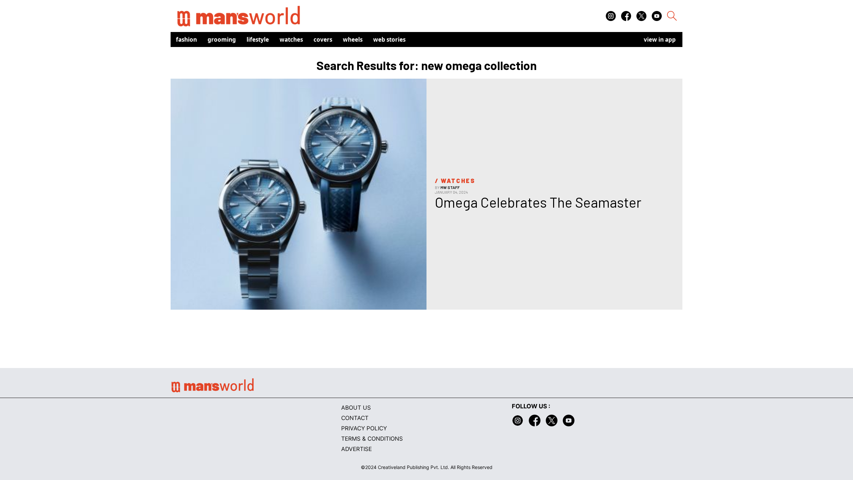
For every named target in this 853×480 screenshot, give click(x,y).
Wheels (353, 39)
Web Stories (389, 39)
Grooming (222, 39)
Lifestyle (258, 39)
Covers (323, 39)
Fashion (186, 39)
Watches (291, 39)
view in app (660, 39)
